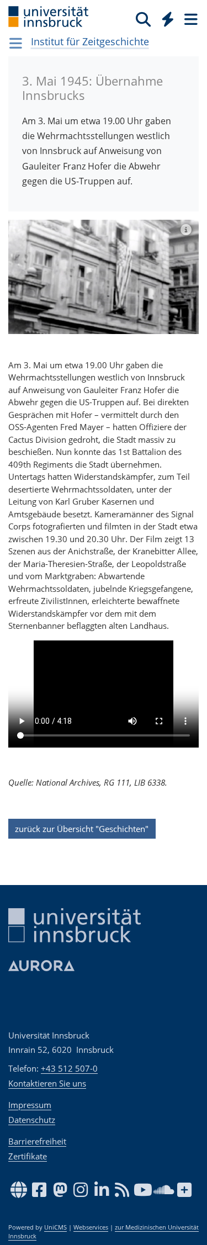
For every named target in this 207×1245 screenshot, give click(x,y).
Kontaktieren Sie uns (47, 1083)
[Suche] (143, 18)
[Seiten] (190, 18)
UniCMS (55, 1227)
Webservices (90, 1227)
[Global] (165, 17)
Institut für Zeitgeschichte (90, 41)
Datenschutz (31, 1119)
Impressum (29, 1104)
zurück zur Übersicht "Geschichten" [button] (81, 828)
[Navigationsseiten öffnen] (15, 43)
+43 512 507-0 (69, 1068)
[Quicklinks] (168, 18)
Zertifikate (27, 1156)
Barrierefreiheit (37, 1141)
